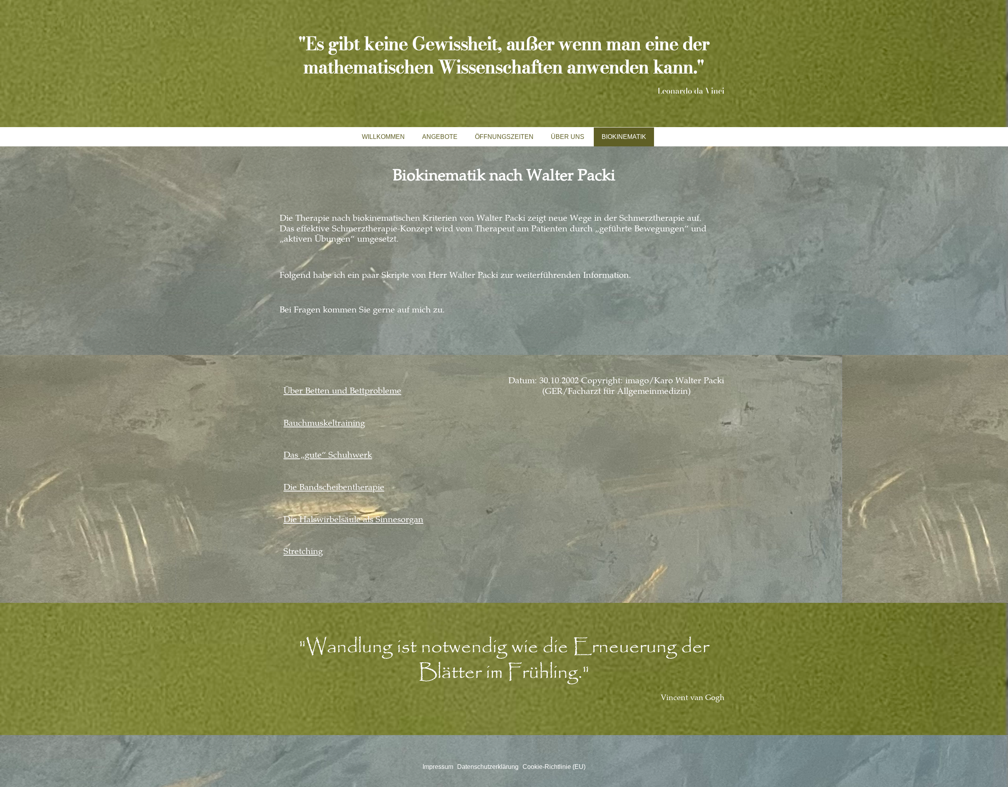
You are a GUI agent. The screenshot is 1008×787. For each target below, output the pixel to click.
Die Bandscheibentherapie (334, 488)
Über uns (567, 136)
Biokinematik (624, 136)
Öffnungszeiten (504, 136)
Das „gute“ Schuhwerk (328, 455)
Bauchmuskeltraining (324, 423)
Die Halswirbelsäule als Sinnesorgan (353, 520)
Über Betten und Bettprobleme (342, 391)
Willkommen (383, 136)
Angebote (440, 136)
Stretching (303, 552)
